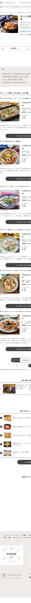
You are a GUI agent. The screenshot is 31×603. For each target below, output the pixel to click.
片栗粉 (27, 282)
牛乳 (23, 282)
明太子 (28, 108)
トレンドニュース (8, 535)
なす (8, 6)
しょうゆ (28, 152)
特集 (5, 537)
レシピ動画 (23, 535)
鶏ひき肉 (17, 6)
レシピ (16, 535)
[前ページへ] (17, 365)
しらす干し (24, 109)
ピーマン (22, 6)
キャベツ (12, 6)
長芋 (28, 151)
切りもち (24, 196)
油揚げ (23, 280)
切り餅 (23, 108)
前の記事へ (14, 48)
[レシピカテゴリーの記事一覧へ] (22, 35)
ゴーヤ (26, 6)
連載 (10, 537)
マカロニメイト (17, 537)
